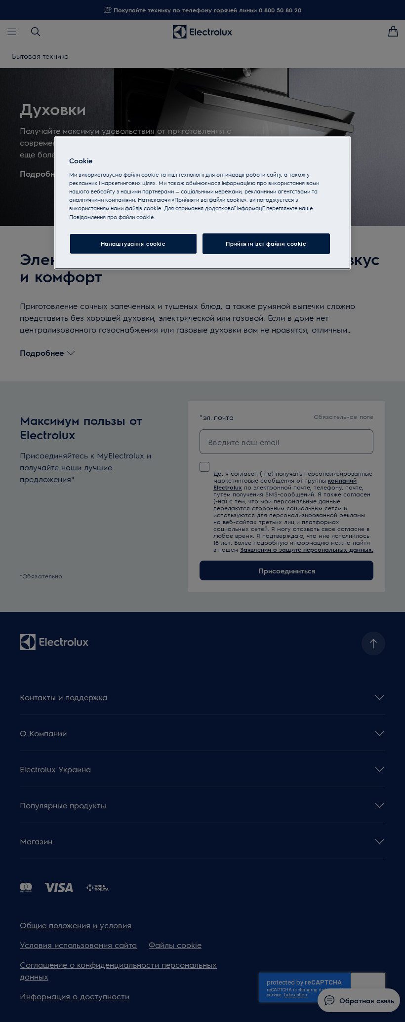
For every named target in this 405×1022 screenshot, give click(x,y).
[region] (202, 202)
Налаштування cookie (133, 243)
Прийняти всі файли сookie (266, 243)
